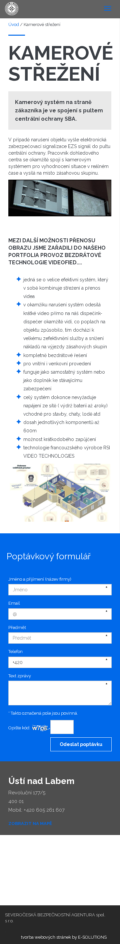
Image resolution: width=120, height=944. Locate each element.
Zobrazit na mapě (30, 823)
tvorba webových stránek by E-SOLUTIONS (64, 937)
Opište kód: (19, 727)
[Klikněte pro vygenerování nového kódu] (40, 728)
